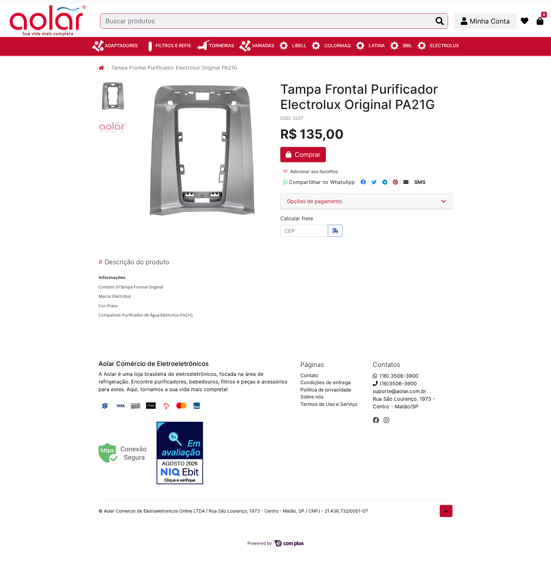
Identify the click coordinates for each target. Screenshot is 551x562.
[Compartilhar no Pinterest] (395, 182)
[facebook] (377, 420)
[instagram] (386, 420)
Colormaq (337, 45)
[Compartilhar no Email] (405, 182)
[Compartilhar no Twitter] (374, 182)
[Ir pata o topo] (446, 511)
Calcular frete (296, 218)
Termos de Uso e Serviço (328, 404)
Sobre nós (312, 397)
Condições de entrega (325, 382)
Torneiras (221, 45)
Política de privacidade (325, 390)
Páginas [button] (312, 365)
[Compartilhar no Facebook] (363, 182)
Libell (299, 45)
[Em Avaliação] (180, 453)
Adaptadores (121, 45)
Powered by (260, 543)
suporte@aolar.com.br (399, 391)
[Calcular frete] (335, 231)
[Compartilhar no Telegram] (384, 182)
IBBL (407, 45)
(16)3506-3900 (398, 383)
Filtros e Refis (173, 45)
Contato (309, 375)
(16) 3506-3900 (399, 376)
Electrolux (444, 45)
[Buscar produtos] (439, 21)
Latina (377, 45)
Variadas (263, 45)
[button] (485, 21)
